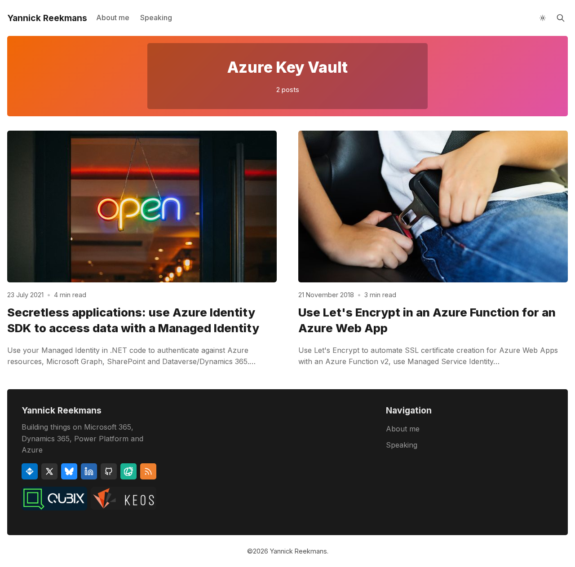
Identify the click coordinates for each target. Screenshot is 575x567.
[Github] (109, 471)
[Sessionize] (128, 471)
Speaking (156, 17)
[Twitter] (49, 471)
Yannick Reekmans (298, 551)
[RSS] (148, 471)
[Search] (560, 18)
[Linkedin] (89, 471)
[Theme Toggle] (542, 18)
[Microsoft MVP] (30, 471)
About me (112, 17)
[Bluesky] (69, 471)
